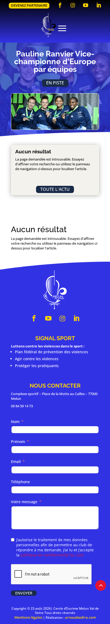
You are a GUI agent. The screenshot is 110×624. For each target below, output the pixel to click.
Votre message (24, 501)
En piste (55, 83)
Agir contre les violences (36, 358)
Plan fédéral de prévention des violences (51, 351)
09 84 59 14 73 (22, 406)
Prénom (18, 441)
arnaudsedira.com (80, 617)
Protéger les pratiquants (37, 365)
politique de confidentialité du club (52, 554)
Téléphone (20, 481)
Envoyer (23, 593)
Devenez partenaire (29, 5)
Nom (15, 421)
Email (16, 461)
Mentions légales (28, 617)
